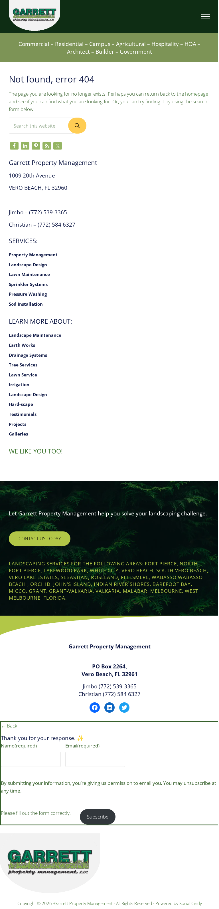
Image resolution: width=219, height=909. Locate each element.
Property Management (33, 254)
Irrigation (19, 384)
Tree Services (23, 365)
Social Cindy (190, 903)
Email (82, 745)
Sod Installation (26, 304)
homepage (196, 93)
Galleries (18, 434)
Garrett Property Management (84, 903)
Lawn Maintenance (29, 274)
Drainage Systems (28, 355)
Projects (17, 424)
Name (19, 745)
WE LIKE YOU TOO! (36, 451)
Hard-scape (21, 404)
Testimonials (22, 414)
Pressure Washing (28, 294)
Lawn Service (23, 375)
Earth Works (22, 345)
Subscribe (97, 816)
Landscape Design (28, 264)
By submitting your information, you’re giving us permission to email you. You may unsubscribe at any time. (108, 787)
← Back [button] (9, 725)
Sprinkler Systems (28, 284)
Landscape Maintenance (35, 335)
